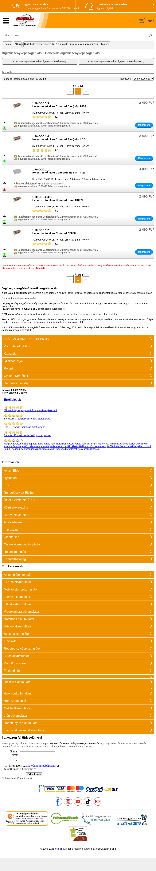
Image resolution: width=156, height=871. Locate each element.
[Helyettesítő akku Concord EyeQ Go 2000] (17, 110)
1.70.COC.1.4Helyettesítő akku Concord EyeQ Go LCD (58, 138)
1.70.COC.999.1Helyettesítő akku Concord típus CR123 (58, 198)
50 (44, 79)
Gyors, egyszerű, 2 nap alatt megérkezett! (30, 410)
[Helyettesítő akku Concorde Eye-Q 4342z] (17, 176)
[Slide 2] (153, 7)
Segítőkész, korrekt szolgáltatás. (27, 418)
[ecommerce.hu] (27, 824)
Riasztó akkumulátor (17, 682)
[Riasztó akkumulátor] (78, 676)
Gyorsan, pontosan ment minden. (25, 427)
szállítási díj (38, 268)
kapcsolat (7, 330)
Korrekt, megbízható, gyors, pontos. (27, 435)
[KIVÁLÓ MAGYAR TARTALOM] (97, 824)
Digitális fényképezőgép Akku (39, 44)
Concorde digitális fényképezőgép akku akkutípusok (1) (116, 61)
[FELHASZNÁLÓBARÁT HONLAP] (64, 824)
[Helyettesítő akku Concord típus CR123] (17, 204)
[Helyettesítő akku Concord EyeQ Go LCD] (17, 143)
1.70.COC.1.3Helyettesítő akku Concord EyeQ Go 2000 (59, 105)
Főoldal (7, 44)
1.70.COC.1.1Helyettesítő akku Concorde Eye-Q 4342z (58, 171)
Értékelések (12, 399)
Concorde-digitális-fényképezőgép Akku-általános (83, 44)
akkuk (58, 849)
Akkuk (18, 44)
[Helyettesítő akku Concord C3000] (17, 237)
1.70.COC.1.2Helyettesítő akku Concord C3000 (54, 232)
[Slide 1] (153, 4)
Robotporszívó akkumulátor (22, 648)
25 (40, 79)
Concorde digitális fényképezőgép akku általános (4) (39, 61)
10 (37, 79)
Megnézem (144, 125)
